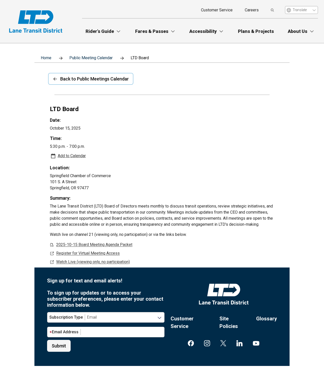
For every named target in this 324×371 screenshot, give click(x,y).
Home (46, 57)
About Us (297, 31)
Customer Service (217, 10)
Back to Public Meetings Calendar (94, 78)
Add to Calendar (72, 156)
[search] (272, 10)
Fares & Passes (151, 31)
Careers (252, 10)
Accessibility (203, 31)
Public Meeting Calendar (91, 57)
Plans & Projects (256, 31)
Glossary (266, 319)
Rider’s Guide (100, 31)
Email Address (65, 331)
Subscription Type (66, 317)
